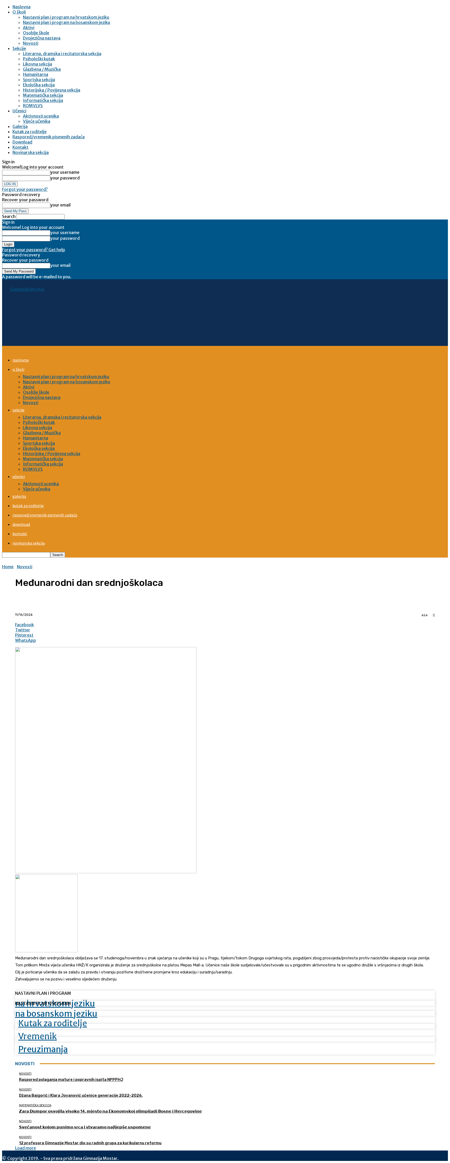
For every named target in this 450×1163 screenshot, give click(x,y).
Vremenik (37, 1036)
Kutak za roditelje (29, 131)
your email (60, 205)
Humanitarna (35, 74)
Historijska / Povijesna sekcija (51, 90)
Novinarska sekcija (30, 152)
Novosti (30, 43)
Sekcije (19, 48)
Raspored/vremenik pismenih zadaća (48, 136)
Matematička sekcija (43, 95)
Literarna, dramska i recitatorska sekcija (62, 53)
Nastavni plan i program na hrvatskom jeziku (66, 17)
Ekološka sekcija (39, 84)
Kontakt (20, 147)
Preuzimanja (43, 1049)
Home (8, 566)
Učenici (19, 110)
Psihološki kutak (39, 58)
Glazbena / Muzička (42, 69)
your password (65, 177)
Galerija (20, 126)
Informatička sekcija (43, 100)
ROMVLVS (33, 105)
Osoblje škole (36, 32)
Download (22, 142)
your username (64, 172)
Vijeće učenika (36, 121)
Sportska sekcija (39, 79)
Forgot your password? (25, 189)
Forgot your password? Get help (33, 249)
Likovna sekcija (37, 64)
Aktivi (28, 27)
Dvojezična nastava (41, 38)
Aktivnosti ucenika (41, 116)
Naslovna (21, 6)
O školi (19, 12)
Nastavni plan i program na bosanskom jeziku (66, 22)
